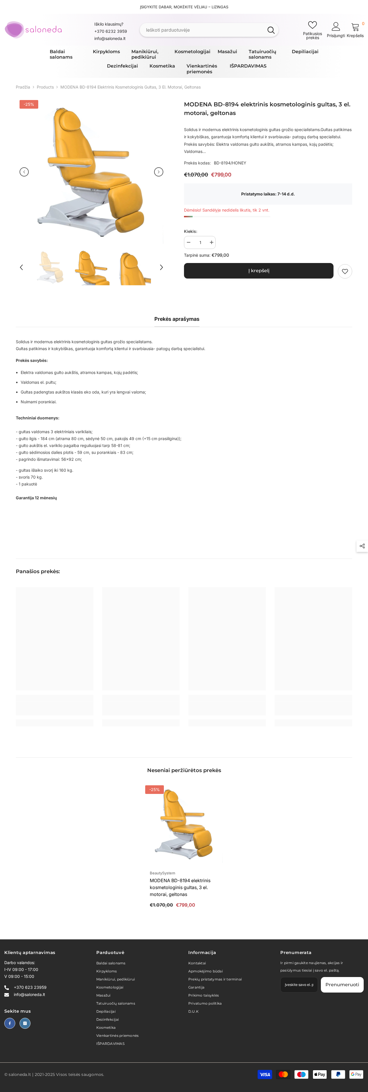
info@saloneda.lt (110, 38)
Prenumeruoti (342, 984)
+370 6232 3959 (110, 31)
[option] (91, 172)
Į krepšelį (258, 270)
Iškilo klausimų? (108, 24)
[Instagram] (25, 1023)
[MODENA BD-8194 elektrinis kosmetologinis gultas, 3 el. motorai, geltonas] (184, 824)
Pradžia (23, 87)
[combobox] (202, 30)
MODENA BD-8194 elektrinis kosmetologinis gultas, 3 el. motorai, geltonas (180, 887)
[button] (24, 171)
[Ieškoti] (209, 30)
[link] (345, 271)
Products (45, 87)
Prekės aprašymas (177, 319)
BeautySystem (162, 873)
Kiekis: (190, 231)
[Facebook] (9, 1023)
